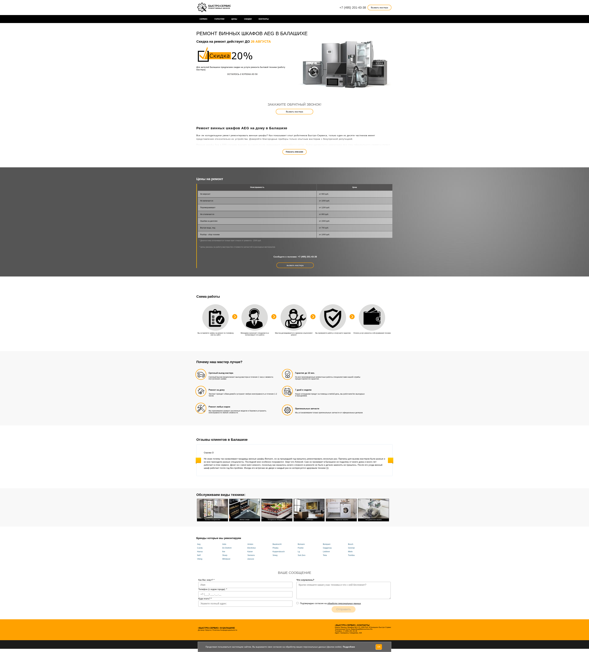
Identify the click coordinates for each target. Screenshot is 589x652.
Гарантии (219, 19)
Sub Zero (301, 555)
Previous (198, 460)
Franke (301, 548)
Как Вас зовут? (206, 580)
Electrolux (251, 548)
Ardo (224, 544)
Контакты (264, 19)
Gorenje (351, 548)
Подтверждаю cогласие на (330, 603)
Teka (325, 555)
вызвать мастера (295, 265)
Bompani (326, 544)
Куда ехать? (205, 598)
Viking (199, 559)
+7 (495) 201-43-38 (352, 7)
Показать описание (294, 152)
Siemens (251, 555)
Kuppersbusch (279, 552)
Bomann (301, 544)
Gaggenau (327, 548)
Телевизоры (309, 519)
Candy (200, 548)
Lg (299, 552)
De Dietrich (227, 548)
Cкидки (248, 19)
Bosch (350, 544)
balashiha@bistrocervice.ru (361, 629)
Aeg (198, 544)
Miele (350, 552)
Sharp (224, 555)
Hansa (200, 552)
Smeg (275, 555)
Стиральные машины (341, 519)
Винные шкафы (245, 519)
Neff (198, 555)
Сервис (204, 19)
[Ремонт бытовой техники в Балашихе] (202, 8)
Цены (234, 19)
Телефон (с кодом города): (212, 589)
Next (390, 460)
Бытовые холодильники (212, 519)
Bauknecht (277, 544)
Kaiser (250, 552)
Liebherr (326, 552)
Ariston (250, 544)
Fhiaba (275, 548)
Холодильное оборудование (277, 519)
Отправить (343, 609)
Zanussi (250, 559)
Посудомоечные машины (374, 519)
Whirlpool (226, 559)
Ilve (223, 552)
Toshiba (351, 555)
